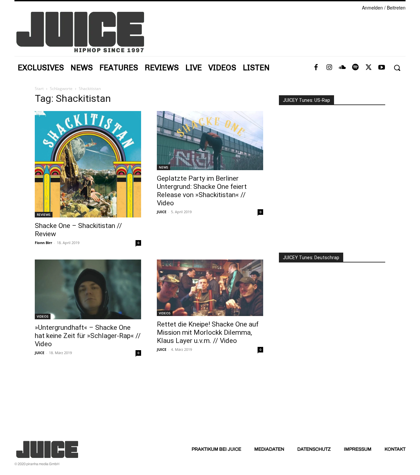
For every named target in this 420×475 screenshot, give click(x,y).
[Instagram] (329, 67)
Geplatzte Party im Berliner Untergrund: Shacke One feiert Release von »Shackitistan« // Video (202, 190)
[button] (397, 68)
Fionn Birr (43, 242)
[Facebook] (316, 67)
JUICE (161, 211)
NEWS (163, 167)
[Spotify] (355, 67)
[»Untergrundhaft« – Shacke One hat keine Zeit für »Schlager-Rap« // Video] (88, 289)
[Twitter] (368, 67)
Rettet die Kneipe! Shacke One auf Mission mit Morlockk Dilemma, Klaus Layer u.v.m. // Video (208, 332)
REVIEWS (44, 214)
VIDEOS (43, 316)
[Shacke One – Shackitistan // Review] (88, 164)
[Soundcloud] (342, 67)
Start (39, 88)
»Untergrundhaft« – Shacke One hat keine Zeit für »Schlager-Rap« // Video (88, 336)
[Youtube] (381, 67)
